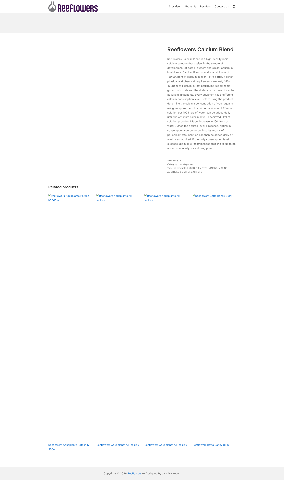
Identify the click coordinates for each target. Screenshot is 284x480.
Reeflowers (134, 473)
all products (180, 168)
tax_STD (197, 172)
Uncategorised (186, 164)
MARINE (213, 168)
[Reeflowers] (73, 6)
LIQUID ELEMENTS (197, 168)
